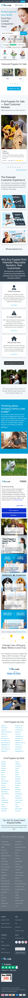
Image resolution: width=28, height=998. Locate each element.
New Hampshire (5, 789)
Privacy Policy (10, 989)
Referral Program (5, 952)
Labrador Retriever (19, 875)
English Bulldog (18, 861)
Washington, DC (19, 751)
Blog (2, 941)
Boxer (16, 853)
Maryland (17, 779)
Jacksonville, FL (5, 738)
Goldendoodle (4, 869)
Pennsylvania (18, 798)
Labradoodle (4, 875)
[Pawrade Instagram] (19, 942)
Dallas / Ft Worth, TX (6, 732)
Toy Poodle (3, 906)
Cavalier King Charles (6, 855)
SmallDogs (5, 57)
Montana (17, 785)
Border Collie (18, 850)
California (17, 764)
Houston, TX (4, 736)
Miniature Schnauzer (19, 886)
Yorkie (16, 906)
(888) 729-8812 (19, 5)
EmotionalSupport (23, 57)
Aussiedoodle (18, 841)
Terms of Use (16, 989)
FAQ (16, 923)
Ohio (2, 796)
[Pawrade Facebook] (16, 942)
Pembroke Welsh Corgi (20, 889)
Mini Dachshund (18, 881)
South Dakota (4, 802)
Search (23, 33)
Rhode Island (4, 800)
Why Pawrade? (18, 920)
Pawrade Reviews (21, 632)
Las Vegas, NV (18, 738)
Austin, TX (3, 725)
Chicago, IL (4, 730)
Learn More (14, 305)
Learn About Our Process (14, 363)
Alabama (3, 762)
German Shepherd (5, 867)
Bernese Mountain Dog (20, 847)
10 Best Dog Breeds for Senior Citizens (12, 532)
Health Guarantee (5, 923)
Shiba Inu (17, 897)
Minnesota (4, 783)
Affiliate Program (5, 945)
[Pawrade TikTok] (23, 942)
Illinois (3, 772)
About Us (3, 938)
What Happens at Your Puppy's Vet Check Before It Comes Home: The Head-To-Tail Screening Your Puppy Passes (13, 550)
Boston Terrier (4, 853)
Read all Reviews (21, 170)
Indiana (17, 772)
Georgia (3, 770)
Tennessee (18, 802)
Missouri (3, 785)
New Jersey (18, 789)
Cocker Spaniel (4, 861)
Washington (4, 808)
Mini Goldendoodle (5, 883)
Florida (17, 768)
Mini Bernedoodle (5, 881)
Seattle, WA (4, 751)
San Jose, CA (18, 749)
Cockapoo (17, 858)
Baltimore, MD (19, 725)
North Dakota (18, 793)
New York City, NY (5, 742)
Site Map (17, 930)
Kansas (17, 774)
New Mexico (4, 791)
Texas (2, 804)
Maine (2, 779)
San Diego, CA (18, 747)
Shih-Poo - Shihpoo (19, 900)
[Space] (6, 958)
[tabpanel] (7, 75)
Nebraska (3, 787)
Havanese (3, 872)
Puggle (16, 895)
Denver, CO (18, 732)
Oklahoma (18, 796)
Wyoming (17, 811)
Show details (20, 505)
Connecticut (18, 766)
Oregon (3, 798)
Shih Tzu (3, 900)
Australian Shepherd (5, 844)
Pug (2, 895)
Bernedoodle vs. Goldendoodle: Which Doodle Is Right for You (13, 588)
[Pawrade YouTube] (26, 942)
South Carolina (19, 800)
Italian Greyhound (19, 872)
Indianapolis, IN (19, 736)
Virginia (17, 806)
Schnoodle (3, 897)
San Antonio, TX (5, 747)
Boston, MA (4, 727)
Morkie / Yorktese (5, 889)
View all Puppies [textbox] (7, 33)
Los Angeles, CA (5, 740)
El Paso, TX (18, 734)
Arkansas (3, 764)
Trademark (22, 989)
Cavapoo (17, 855)
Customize (13, 515)
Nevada (17, 787)
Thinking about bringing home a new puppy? (13, 408)
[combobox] (10, 33)
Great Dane (17, 869)
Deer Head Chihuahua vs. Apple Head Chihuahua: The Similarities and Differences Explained (13, 625)
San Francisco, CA (5, 749)
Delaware (3, 768)
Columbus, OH (19, 730)
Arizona (17, 762)
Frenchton (17, 864)
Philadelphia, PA (5, 744)
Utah (16, 804)
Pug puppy (5, 153)
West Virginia (18, 808)
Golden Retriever (19, 867)
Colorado (3, 766)
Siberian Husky (4, 903)
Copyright (3, 989)
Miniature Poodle (5, 886)
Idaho (16, 770)
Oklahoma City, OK (20, 742)
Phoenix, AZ (18, 744)
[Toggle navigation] (25, 5)
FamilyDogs (13, 57)
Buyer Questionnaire (6, 927)
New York (17, 791)
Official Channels (19, 938)
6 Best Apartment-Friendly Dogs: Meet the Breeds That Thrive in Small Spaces (13, 607)
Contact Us (18, 927)
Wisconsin (3, 811)
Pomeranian (4, 892)
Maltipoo (17, 878)
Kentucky (3, 776)
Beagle (2, 847)
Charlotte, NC (18, 727)
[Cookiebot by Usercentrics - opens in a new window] (20, 481)
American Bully (4, 841)
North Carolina (5, 793)
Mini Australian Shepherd (20, 883)
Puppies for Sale (14, 89)
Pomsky (17, 892)
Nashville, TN (18, 740)
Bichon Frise (4, 850)
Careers (3, 949)
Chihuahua (3, 858)
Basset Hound (18, 844)
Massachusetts (5, 781)
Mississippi (18, 783)
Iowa (2, 774)
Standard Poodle (19, 903)
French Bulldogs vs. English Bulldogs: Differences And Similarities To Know (12, 569)
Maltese (3, 878)
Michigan (17, 781)
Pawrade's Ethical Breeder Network (9, 991)
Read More (4, 427)
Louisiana (17, 776)
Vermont (3, 806)
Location (22, 930)
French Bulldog (4, 864)
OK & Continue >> (14, 510)
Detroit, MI (4, 734)
